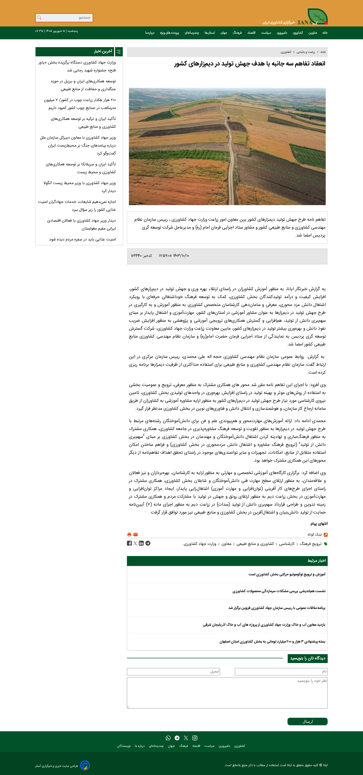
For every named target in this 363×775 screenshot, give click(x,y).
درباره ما (150, 33)
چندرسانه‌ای (192, 33)
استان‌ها (210, 33)
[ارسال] (135, 534)
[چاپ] (129, 534)
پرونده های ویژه (170, 33)
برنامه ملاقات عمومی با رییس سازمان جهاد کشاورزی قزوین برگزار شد (276, 608)
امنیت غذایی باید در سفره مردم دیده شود (82, 239)
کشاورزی (298, 33)
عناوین (312, 33)
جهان (224, 33)
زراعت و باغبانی (306, 52)
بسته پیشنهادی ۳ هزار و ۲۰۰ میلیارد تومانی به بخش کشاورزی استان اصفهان (272, 642)
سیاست (266, 33)
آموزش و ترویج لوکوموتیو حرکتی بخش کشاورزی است (287, 575)
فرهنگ (237, 33)
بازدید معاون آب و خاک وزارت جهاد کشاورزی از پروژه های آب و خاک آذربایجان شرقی (264, 625)
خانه (325, 33)
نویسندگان (124, 746)
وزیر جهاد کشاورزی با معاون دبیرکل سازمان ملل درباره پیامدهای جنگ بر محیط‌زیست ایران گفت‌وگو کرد (78, 145)
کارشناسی (286, 544)
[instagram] (194, 738)
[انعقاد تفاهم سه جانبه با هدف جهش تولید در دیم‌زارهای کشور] (147, 543)
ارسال (307, 721)
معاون (225, 544)
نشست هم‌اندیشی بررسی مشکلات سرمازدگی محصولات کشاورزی (278, 591)
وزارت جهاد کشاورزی (200, 544)
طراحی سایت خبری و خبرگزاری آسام (56, 766)
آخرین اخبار (103, 51)
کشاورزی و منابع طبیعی (254, 544)
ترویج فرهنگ (310, 544)
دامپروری (282, 33)
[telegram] (177, 738)
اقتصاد (251, 33)
